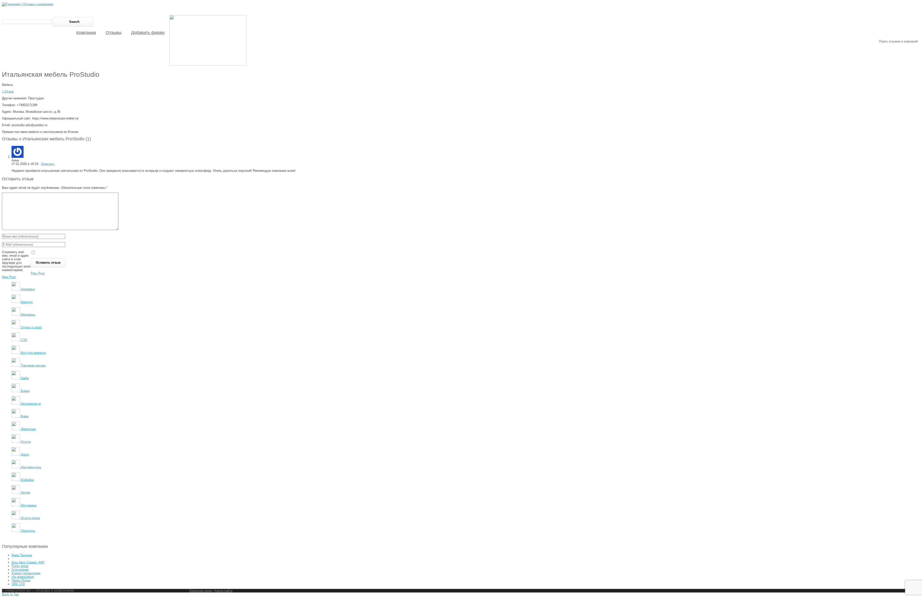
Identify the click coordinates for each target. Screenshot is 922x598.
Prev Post (38, 273)
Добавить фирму (148, 32)
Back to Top (10, 594)
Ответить (48, 164)
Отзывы (113, 32)
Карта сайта (223, 590)
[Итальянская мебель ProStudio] (208, 64)
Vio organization (23, 577)
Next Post (9, 277)
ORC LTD (18, 584)
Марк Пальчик (22, 555)
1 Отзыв (8, 91)
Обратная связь (200, 590)
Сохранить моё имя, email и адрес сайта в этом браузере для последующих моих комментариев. (16, 261)
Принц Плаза (21, 580)
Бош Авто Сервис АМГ (28, 562)
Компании (86, 32)
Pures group (20, 566)
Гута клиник (20, 569)
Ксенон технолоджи (26, 573)
